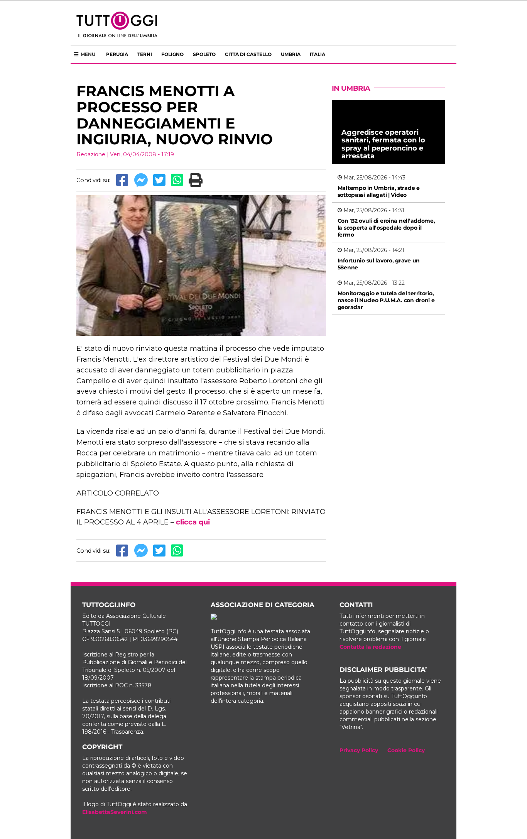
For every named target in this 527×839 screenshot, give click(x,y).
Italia (317, 54)
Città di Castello (248, 54)
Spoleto (204, 54)
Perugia (117, 54)
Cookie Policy (406, 750)
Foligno (172, 54)
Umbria (291, 54)
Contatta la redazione (370, 646)
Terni (144, 54)
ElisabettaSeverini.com (114, 812)
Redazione (90, 154)
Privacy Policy (359, 750)
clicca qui (193, 522)
